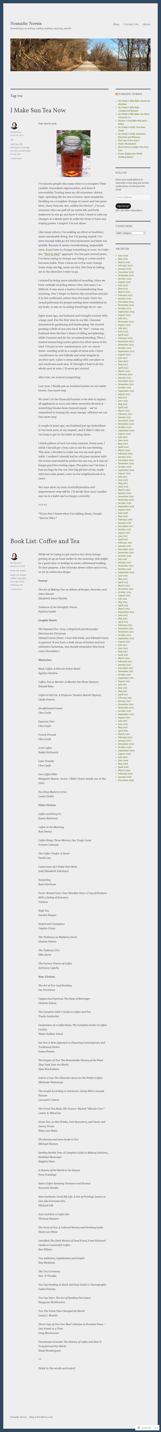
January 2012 (124, 665)
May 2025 (123, 288)
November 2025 (126, 275)
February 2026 (125, 265)
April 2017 (123, 539)
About (147, 24)
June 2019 (123, 480)
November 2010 (126, 707)
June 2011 (123, 688)
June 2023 (123, 331)
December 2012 (125, 628)
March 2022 (124, 371)
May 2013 (122, 618)
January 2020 (124, 457)
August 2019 (124, 473)
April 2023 (123, 335)
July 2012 (122, 645)
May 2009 (123, 764)
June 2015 (123, 575)
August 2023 (124, 325)
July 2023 (122, 328)
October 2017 (124, 529)
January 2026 (124, 269)
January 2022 (124, 377)
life (12, 139)
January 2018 (124, 523)
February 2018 (125, 519)
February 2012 (125, 661)
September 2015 (126, 572)
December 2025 (126, 272)
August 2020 (124, 434)
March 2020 (124, 450)
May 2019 (123, 483)
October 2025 (124, 278)
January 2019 (124, 493)
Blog (116, 24)
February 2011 (125, 698)
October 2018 (124, 503)
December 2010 (125, 704)
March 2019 (124, 490)
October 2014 (124, 592)
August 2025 (124, 282)
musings (24, 147)
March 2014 (124, 608)
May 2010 (123, 727)
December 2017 (125, 526)
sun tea (14, 150)
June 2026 (123, 255)
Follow (121, 173)
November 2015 (126, 566)
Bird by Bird (52, 254)
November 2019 (126, 463)
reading (14, 585)
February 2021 (125, 414)
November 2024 (126, 305)
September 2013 (126, 612)
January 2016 (124, 562)
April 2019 (123, 486)
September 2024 (126, 311)
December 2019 (126, 460)
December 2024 (126, 302)
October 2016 (124, 556)
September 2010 (126, 714)
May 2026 (123, 259)
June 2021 (123, 401)
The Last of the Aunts (128, 140)
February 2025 (125, 295)
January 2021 (124, 417)
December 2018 (125, 496)
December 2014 (125, 589)
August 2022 (124, 354)
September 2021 (126, 391)
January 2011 (124, 701)
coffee (13, 578)
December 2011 (125, 668)
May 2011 (122, 691)
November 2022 (126, 344)
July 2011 (122, 684)
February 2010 (125, 737)
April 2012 (123, 655)
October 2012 (124, 635)
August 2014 (124, 595)
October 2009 (125, 747)
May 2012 (123, 651)
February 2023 (125, 338)
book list (14, 570)
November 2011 (125, 671)
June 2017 (123, 536)
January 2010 (124, 740)
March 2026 (124, 262)
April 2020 (123, 447)
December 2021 (125, 381)
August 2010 (124, 717)
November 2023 (126, 321)
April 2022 (123, 368)
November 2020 (126, 424)
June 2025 (123, 285)
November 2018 (126, 500)
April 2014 (123, 605)
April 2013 (123, 622)
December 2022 (126, 341)
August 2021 (124, 394)
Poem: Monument (127, 144)
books (23, 570)
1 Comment (16, 158)
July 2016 (122, 559)
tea (18, 154)
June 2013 (123, 615)
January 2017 (124, 546)
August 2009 (124, 754)
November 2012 (126, 632)
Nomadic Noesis (26, 24)
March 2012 (124, 658)
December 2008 (126, 780)
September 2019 (126, 470)
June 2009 (123, 760)
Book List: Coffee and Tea (45, 541)
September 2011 (126, 678)
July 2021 (122, 397)
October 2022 (124, 348)
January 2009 (124, 777)
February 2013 (125, 625)
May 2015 (123, 579)
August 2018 (124, 509)
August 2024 (124, 315)
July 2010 (122, 721)
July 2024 (122, 318)
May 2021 (123, 404)
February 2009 (125, 773)
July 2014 (122, 599)
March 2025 (124, 292)
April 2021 (123, 407)
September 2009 (126, 750)
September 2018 (126, 506)
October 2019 (124, 467)
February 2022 (125, 374)
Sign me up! (123, 206)
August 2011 (124, 681)
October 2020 (124, 427)
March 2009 (124, 770)
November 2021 (126, 384)
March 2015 (124, 585)
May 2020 (123, 443)
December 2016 (126, 549)
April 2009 (123, 767)
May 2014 (123, 602)
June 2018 (123, 513)
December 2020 (126, 420)
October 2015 (124, 569)
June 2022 (123, 361)
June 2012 (123, 648)
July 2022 (122, 358)
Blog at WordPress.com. (41, 1417)
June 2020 (123, 440)
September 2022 (126, 351)
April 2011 (123, 694)
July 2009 (123, 757)
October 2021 (124, 387)
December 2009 (126, 744)
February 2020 (125, 453)
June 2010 (123, 724)
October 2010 (124, 711)
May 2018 (123, 516)
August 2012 (124, 641)
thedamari (15, 132)
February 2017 (125, 542)
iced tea (14, 144)
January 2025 (124, 298)
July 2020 (122, 437)
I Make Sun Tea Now (38, 110)
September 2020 (126, 430)
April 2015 (123, 582)
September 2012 (126, 638)
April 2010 (123, 731)
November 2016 (126, 552)
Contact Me (131, 24)
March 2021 (124, 410)
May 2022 (123, 364)
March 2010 (124, 734)
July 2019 (122, 476)
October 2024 (124, 308)
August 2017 (124, 533)
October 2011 (124, 674)
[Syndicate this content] (117, 94)
